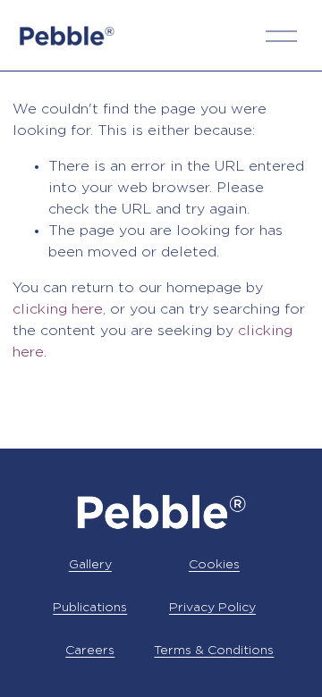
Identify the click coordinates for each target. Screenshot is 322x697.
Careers (89, 650)
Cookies (214, 564)
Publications (90, 607)
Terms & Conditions (214, 650)
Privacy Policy (212, 607)
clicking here (58, 309)
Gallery (90, 564)
